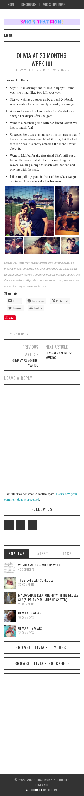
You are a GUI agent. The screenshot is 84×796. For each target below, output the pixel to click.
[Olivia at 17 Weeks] (10, 631)
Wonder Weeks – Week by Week (39, 564)
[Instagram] (32, 525)
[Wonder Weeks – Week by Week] (10, 568)
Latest (41, 553)
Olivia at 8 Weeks (29, 613)
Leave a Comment (60, 70)
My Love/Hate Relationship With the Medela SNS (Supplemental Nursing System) (48, 597)
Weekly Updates (19, 334)
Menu (9, 35)
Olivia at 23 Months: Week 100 (25, 362)
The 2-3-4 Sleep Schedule (35, 580)
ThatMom (39, 70)
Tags (67, 553)
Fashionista (33, 790)
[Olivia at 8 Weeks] (10, 616)
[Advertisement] (42, 719)
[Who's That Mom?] (42, 21)
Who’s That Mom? (54, 4)
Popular (17, 553)
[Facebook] (9, 525)
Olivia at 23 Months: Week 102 (59, 355)
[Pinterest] (20, 525)
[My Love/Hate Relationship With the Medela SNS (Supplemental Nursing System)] (10, 598)
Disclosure (28, 4)
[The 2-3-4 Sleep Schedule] (10, 583)
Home (11, 4)
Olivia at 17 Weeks (30, 628)
